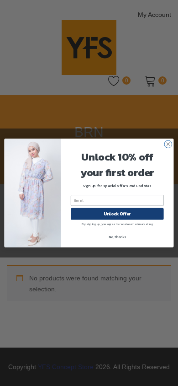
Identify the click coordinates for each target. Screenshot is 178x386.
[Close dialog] (168, 144)
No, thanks (117, 237)
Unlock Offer (117, 214)
